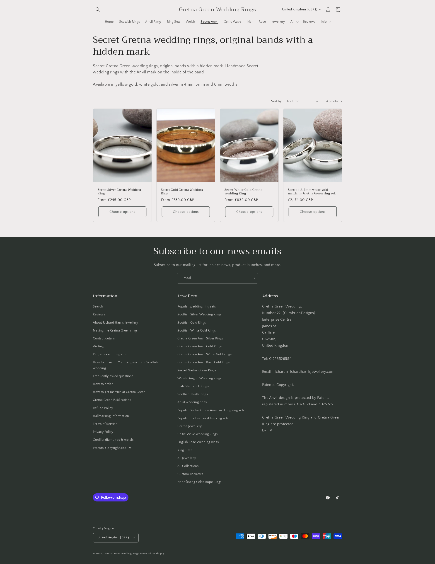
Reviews (99, 314)
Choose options (122, 211)
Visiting (98, 346)
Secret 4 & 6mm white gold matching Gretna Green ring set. (312, 192)
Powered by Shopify (152, 553)
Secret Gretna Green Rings (196, 370)
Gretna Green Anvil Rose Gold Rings (203, 362)
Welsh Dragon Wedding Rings (199, 378)
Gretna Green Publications (112, 400)
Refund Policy (103, 408)
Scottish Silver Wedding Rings (199, 314)
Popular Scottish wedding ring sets (202, 418)
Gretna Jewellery (189, 426)
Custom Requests (190, 474)
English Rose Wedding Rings (198, 442)
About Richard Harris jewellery (115, 322)
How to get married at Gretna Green (119, 392)
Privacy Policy (103, 432)
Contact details (104, 338)
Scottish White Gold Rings (196, 330)
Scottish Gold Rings (191, 322)
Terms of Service (105, 424)
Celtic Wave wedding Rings (197, 434)
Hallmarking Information (111, 416)
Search (98, 306)
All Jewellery (186, 458)
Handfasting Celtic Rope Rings (199, 482)
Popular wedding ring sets (196, 306)
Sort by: (276, 101)
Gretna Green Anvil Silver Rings (200, 338)
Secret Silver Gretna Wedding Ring (119, 192)
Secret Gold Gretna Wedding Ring (182, 192)
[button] (98, 10)
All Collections (187, 466)
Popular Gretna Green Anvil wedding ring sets (210, 410)
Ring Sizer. (185, 450)
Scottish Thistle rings (192, 394)
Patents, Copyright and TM (112, 448)
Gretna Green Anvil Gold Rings (199, 346)
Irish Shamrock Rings (193, 386)
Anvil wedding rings (192, 402)
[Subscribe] (253, 278)
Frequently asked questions (113, 376)
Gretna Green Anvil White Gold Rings (204, 354)
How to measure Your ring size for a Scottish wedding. (125, 365)
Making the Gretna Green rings (115, 330)
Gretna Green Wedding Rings (121, 553)
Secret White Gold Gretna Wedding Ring (243, 192)
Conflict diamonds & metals (113, 440)
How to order (103, 384)
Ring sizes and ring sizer (110, 354)
